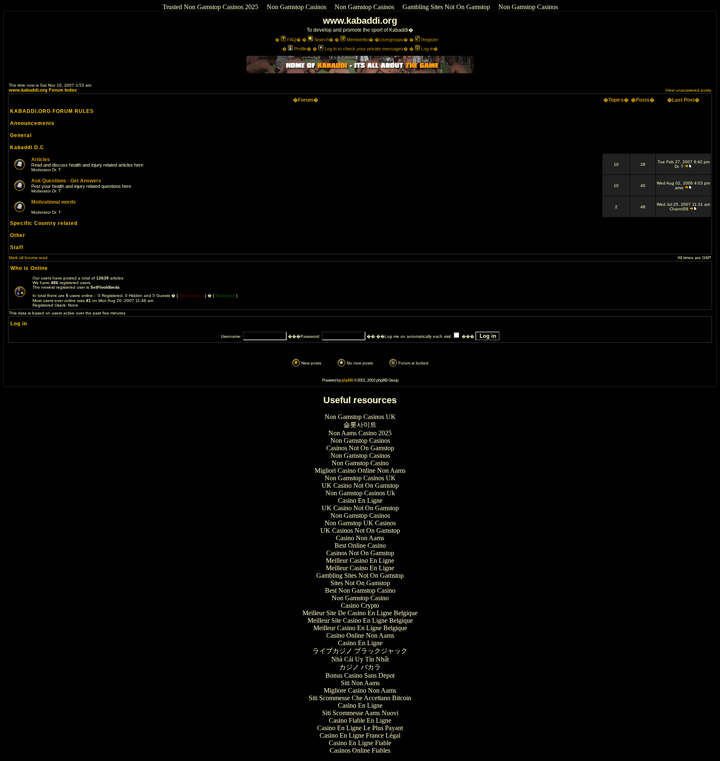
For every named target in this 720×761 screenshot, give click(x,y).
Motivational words (53, 202)
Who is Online (29, 268)
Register (429, 39)
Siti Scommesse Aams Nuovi (360, 712)
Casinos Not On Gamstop (360, 448)
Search (321, 39)
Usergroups (391, 39)
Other (17, 235)
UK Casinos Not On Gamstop (360, 530)
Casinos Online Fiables (360, 750)
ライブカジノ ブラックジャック (360, 650)
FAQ (291, 39)
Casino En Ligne (360, 500)
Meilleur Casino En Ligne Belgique (360, 627)
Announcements (32, 123)
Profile (300, 48)
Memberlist (358, 39)
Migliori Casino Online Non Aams (360, 470)
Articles (40, 159)
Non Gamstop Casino (360, 463)
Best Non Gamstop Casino (360, 590)
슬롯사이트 (360, 424)
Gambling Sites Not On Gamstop (446, 6)
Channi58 (679, 209)
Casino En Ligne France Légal (360, 735)
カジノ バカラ (360, 667)
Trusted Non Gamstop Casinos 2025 (210, 6)
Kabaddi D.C (27, 147)
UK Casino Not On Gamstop (360, 485)
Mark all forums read (28, 257)
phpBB (347, 380)
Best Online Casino (360, 545)
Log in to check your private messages (364, 48)
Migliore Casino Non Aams (360, 690)
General (21, 135)
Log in (427, 48)
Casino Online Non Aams (360, 635)
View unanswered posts (688, 90)
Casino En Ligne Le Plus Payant (360, 727)
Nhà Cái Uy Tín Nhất (360, 659)
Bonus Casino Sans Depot (360, 675)
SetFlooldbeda (105, 287)
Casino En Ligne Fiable (360, 742)
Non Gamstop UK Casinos (360, 522)
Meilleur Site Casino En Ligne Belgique (360, 620)
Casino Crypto (360, 605)
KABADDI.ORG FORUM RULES (52, 111)
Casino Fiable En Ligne (360, 720)
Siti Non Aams (360, 682)
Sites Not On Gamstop (360, 582)
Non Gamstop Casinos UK (360, 416)
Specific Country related (44, 223)
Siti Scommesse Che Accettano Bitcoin (360, 697)
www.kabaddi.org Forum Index (43, 89)
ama (679, 187)
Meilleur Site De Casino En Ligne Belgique (360, 612)
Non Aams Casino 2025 (360, 433)
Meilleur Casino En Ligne (360, 560)
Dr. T (56, 169)
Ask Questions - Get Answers (66, 181)
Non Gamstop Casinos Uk (360, 493)
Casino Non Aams (360, 537)
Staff (16, 247)
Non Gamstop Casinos (296, 6)
